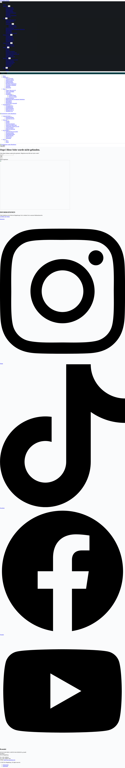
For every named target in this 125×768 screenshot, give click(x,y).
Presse (7, 142)
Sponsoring (8, 138)
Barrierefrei (8, 87)
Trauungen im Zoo (10, 118)
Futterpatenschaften (10, 134)
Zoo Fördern (6, 130)
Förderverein (9, 136)
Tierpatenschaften (10, 133)
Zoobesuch (5, 77)
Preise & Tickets (9, 78)
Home (4, 76)
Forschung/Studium (10, 123)
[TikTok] (2, 73)
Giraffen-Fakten (12, 95)
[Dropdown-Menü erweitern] (9, 77)
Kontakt (7, 121)
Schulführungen (9, 107)
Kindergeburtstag (10, 108)
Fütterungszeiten (9, 82)
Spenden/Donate (9, 135)
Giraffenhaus (9, 94)
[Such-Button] (1, 157)
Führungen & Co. (10, 109)
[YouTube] (6, 73)
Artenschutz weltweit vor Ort (12, 126)
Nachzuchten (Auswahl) (11, 103)
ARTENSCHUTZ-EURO (12, 131)
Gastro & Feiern (6, 116)
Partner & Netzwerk (10, 129)
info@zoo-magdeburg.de (9, 760)
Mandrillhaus (9, 102)
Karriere (8, 122)
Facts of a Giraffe (13, 96)
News (4, 139)
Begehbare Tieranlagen (11, 83)
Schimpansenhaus (10, 98)
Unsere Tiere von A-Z (11, 90)
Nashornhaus (9, 100)
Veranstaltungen (6, 104)
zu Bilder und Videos (5, 216)
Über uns (5, 120)
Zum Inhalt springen (4, 0)
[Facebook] (4, 73)
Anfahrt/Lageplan (10, 79)
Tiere (4, 89)
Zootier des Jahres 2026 (11, 125)
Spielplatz (8, 86)
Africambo (8, 92)
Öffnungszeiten (9, 81)
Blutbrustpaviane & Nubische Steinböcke (15, 99)
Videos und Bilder (10, 91)
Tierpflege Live (9, 111)
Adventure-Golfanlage (11, 85)
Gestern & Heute (10, 127)
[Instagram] (1, 73)
